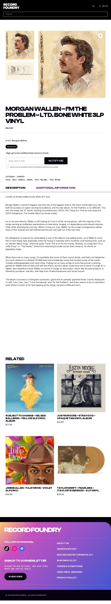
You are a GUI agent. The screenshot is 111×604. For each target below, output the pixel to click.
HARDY (29, 180)
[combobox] (55, 14)
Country (21, 176)
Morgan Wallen (19, 140)
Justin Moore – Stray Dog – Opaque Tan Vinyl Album (76, 417)
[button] (100, 35)
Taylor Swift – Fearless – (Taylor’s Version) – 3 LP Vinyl (78, 489)
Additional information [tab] (55, 187)
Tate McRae (55, 180)
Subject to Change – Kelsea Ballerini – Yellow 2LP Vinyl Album (26, 418)
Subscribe (15, 576)
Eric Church (18, 180)
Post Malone (41, 180)
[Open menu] (93, 6)
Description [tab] (15, 187)
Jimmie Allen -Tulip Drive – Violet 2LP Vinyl (29, 489)
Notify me (56, 160)
